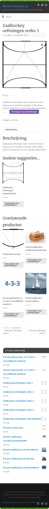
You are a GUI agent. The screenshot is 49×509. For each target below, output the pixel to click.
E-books (15, 120)
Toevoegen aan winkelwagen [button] (11, 204)
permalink (17, 328)
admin (9, 35)
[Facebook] (38, 5)
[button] (42, 45)
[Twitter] (42, 5)
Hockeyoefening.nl (15, 6)
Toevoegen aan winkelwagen (24, 112)
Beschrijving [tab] (11, 129)
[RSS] (46, 5)
